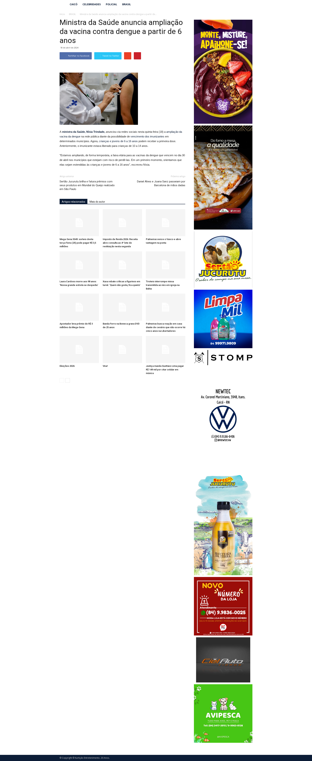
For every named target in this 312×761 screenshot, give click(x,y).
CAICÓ (73, 4)
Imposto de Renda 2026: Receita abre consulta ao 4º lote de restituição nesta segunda (120, 243)
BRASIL (126, 4)
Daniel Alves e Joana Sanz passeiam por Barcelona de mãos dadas (161, 183)
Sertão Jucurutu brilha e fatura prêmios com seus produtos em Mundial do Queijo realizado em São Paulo (87, 185)
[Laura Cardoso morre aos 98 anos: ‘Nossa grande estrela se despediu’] (79, 264)
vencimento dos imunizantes (147, 136)
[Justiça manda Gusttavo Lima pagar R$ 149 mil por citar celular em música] (165, 349)
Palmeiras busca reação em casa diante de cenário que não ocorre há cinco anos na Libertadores (165, 327)
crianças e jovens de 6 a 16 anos (118, 141)
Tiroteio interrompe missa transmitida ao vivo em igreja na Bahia (162, 285)
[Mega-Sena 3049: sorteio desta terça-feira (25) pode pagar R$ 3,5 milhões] (79, 222)
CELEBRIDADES (92, 4)
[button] (248, 4)
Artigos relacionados (73, 201)
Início (62, 14)
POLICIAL (111, 4)
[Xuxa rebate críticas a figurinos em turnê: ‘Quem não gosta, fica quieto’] (122, 264)
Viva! (105, 366)
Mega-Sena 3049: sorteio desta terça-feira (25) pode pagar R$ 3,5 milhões (78, 243)
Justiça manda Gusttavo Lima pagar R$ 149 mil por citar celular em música (165, 370)
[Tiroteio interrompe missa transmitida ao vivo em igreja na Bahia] (165, 264)
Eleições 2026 (67, 366)
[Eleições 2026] (79, 349)
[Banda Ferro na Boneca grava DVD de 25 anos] (122, 307)
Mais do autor (97, 201)
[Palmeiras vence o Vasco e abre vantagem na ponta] (165, 222)
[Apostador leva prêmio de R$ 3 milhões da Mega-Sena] (79, 307)
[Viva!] (122, 349)
